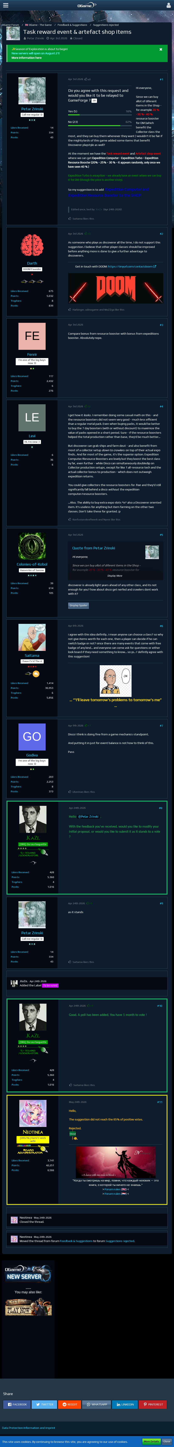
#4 (161, 406)
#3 (161, 325)
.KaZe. (99, 209)
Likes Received (19, 127)
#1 (161, 79)
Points (14, 132)
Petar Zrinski (35, 38)
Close (167, 1441)
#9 (161, 903)
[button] (5, 5)
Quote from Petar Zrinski (93, 548)
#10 (159, 1005)
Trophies (16, 300)
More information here (27, 57)
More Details (151, 1441)
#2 (161, 233)
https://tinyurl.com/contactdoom (130, 266)
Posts (14, 137)
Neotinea (26, 1217)
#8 (160, 808)
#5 (161, 534)
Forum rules (113, 1189)
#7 (161, 725)
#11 (159, 1102)
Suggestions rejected (120, 1241)
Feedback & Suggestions (76, 1241)
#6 (161, 626)
